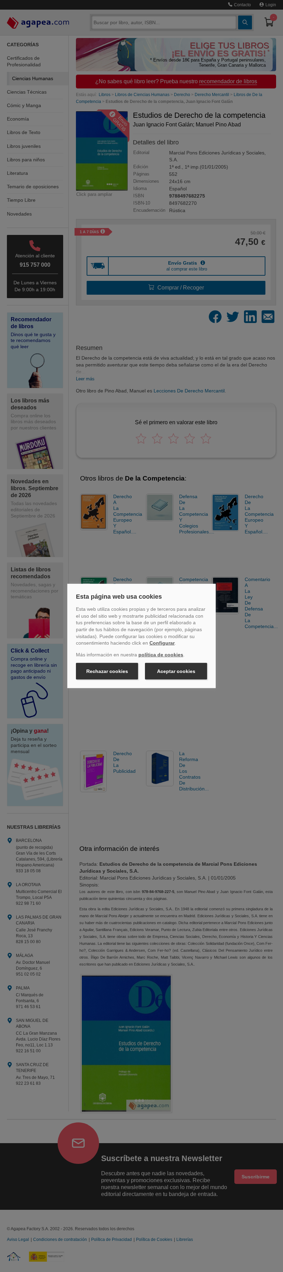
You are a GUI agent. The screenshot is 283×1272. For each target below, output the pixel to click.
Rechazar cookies (107, 671)
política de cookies (160, 654)
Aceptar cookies (176, 671)
